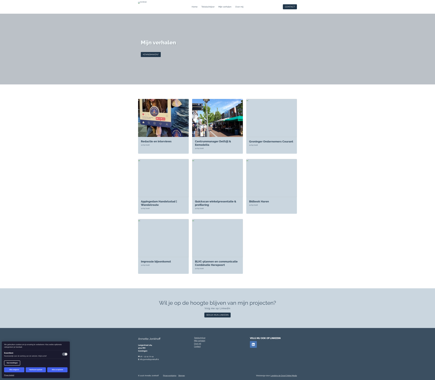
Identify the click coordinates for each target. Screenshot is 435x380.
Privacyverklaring (169, 376)
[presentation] (163, 118)
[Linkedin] (253, 344)
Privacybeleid (9, 375)
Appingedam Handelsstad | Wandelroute (159, 203)
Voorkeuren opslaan (35, 369)
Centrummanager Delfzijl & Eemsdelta (213, 143)
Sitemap (181, 376)
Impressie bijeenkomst (156, 261)
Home (195, 7)
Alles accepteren (57, 369)
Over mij (239, 7)
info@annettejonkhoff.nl (149, 359)
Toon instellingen (12, 363)
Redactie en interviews (156, 141)
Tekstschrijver (208, 7)
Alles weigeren (14, 369)
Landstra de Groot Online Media (284, 376)
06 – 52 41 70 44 (147, 356)
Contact (197, 346)
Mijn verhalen (224, 7)
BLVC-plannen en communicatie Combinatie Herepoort (216, 263)
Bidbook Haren (259, 201)
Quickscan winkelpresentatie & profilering (215, 203)
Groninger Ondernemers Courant (271, 141)
